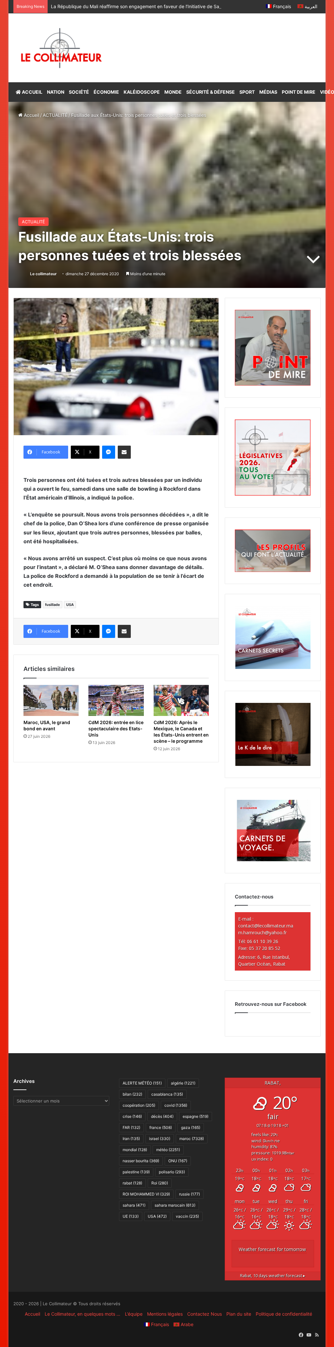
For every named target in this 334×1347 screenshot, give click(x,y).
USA (70, 604)
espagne (195, 1116)
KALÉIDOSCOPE (142, 92)
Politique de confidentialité (284, 1314)
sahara (134, 1205)
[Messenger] (108, 452)
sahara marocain (175, 1205)
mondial (135, 1149)
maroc (191, 1138)
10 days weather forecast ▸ (272, 1275)
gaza (190, 1127)
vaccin (187, 1216)
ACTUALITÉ (55, 115)
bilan (132, 1094)
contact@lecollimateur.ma (265, 926)
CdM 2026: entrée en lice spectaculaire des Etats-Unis (116, 728)
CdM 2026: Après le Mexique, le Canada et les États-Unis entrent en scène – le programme (181, 732)
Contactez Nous (204, 1314)
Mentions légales (165, 1314)
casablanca (167, 1094)
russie (189, 1194)
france (160, 1127)
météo (168, 1149)
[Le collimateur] (61, 47)
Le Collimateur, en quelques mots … (82, 1314)
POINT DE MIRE (298, 92)
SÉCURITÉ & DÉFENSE (210, 92)
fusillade (52, 604)
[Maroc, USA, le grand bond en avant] (51, 700)
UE (131, 1216)
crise (132, 1116)
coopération (139, 1105)
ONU (177, 1160)
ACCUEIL (31, 92)
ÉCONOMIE (106, 92)
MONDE (173, 92)
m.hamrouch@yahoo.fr (262, 932)
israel (159, 1138)
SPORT (247, 92)
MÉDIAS (268, 92)
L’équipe (134, 1314)
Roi (159, 1183)
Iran (131, 1138)
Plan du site (238, 1314)
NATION (55, 92)
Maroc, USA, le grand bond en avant (46, 725)
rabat (132, 1183)
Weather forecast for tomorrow (272, 1249)
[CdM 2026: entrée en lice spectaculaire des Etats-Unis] (116, 700)
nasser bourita (141, 1160)
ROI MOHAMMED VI (146, 1194)
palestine (136, 1171)
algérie (183, 1083)
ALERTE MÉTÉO (142, 1083)
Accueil (31, 115)
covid (175, 1105)
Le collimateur (43, 273)
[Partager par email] (124, 452)
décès (162, 1116)
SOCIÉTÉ (79, 92)
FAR (131, 1127)
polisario (172, 1171)
